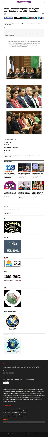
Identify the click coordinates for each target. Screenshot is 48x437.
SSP (38, 397)
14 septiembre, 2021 (35, 197)
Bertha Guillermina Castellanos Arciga (16, 13)
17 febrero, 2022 (34, 177)
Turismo (20, 399)
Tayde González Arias (13, 399)
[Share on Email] (32, 18)
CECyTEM (25, 389)
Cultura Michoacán (7, 391)
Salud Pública (6, 397)
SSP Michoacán (6, 399)
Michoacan (39, 393)
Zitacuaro (5, 401)
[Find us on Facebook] (4, 373)
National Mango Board (15, 395)
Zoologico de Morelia (12, 401)
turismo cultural (26, 399)
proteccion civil (30, 395)
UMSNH (31, 399)
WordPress (8, 433)
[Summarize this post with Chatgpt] (41, 18)
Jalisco (12, 393)
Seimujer (31, 397)
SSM (35, 397)
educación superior (19, 391)
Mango (28, 393)
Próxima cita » (7, 213)
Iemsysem (38, 391)
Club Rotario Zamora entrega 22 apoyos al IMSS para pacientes (14, 412)
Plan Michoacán (23, 395)
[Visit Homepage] (24, 2)
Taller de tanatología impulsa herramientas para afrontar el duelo (15, 414)
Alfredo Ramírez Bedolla (13, 389)
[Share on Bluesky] (39, 18)
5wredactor (17, 433)
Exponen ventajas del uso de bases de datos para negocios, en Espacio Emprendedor (37, 175)
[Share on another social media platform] (43, 18)
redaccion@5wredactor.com (27, 433)
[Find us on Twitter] (7, 373)
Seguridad (19, 397)
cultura (41, 389)
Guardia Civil (33, 391)
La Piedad (16, 393)
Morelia (5, 395)
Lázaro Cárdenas (22, 393)
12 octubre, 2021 (20, 198)
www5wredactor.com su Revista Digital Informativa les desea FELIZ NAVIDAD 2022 (24, 175)
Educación (13, 391)
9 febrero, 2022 (7, 196)
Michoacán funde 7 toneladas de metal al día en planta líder (14, 416)
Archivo (33, 13)
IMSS (43, 391)
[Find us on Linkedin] (12, 373)
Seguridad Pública (26, 397)
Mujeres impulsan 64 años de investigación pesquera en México (15, 408)
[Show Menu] (3, 2)
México (9, 395)
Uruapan (35, 399)
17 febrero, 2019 (28, 13)
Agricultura (5, 389)
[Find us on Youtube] (10, 373)
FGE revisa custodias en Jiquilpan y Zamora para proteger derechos (15, 410)
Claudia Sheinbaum (32, 389)
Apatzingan (21, 389)
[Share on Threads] (36, 18)
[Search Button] (44, 2)
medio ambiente (33, 393)
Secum (11, 397)
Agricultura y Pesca (8, 171)
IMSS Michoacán (6, 393)
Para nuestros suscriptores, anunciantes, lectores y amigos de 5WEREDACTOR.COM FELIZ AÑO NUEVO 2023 (13, 34)
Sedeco (15, 397)
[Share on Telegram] (34, 18)
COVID (38, 389)
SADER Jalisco (41, 395)
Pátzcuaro (36, 395)
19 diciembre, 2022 (21, 177)
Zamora (40, 399)
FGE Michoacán (27, 391)
